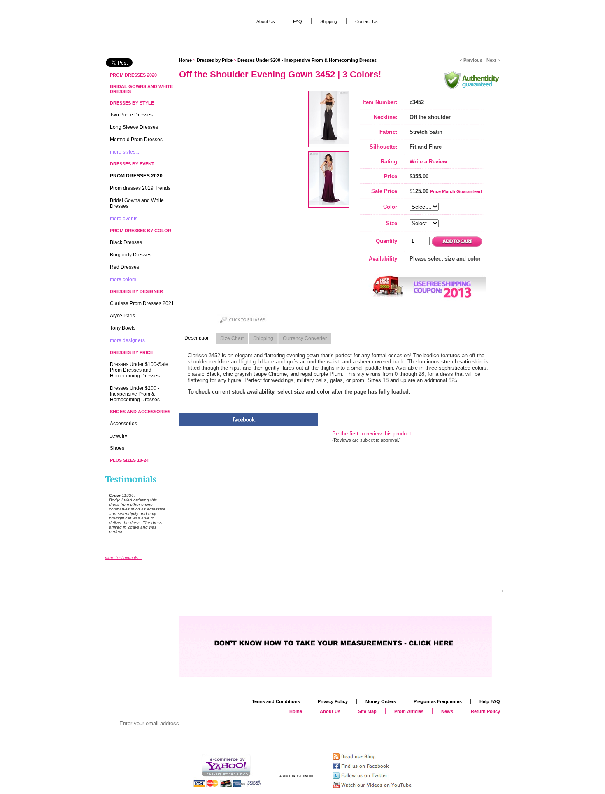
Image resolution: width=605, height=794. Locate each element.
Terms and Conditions (276, 701)
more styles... (124, 152)
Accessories (123, 423)
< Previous (471, 60)
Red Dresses (124, 267)
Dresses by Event (132, 163)
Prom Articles (409, 711)
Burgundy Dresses (130, 255)
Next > (493, 60)
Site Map (367, 711)
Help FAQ (489, 701)
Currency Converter (305, 338)
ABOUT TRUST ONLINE (297, 776)
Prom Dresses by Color (140, 230)
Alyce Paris (122, 316)
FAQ (297, 21)
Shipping (263, 338)
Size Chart (232, 338)
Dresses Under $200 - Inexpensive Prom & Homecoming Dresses (307, 60)
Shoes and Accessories (140, 411)
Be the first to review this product (371, 434)
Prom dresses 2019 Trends (140, 188)
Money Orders (380, 701)
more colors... (125, 279)
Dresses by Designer (136, 291)
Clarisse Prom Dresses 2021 (142, 303)
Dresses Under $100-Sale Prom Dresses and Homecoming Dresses (139, 370)
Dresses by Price (215, 60)
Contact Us (366, 21)
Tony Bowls (122, 328)
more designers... (129, 340)
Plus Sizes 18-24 (129, 460)
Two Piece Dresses (131, 115)
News (447, 711)
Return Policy (485, 711)
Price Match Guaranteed (456, 191)
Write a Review (428, 161)
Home (185, 60)
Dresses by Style (132, 102)
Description (197, 338)
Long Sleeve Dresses (134, 127)
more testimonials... (123, 557)
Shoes (117, 448)
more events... (125, 218)
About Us (265, 21)
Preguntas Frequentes (438, 701)
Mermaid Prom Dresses (136, 139)
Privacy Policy (333, 701)
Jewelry (118, 436)
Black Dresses (126, 242)
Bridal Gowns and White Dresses (141, 89)
